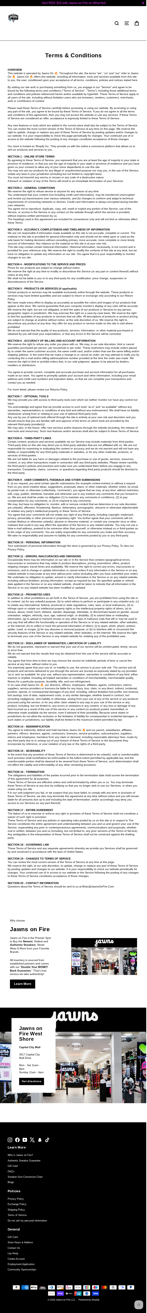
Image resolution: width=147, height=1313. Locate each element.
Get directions (31, 1081)
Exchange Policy (17, 1204)
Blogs (11, 1182)
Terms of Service (17, 1215)
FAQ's (11, 1171)
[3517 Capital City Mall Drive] (73, 1055)
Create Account (16, 1258)
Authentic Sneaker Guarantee (24, 1160)
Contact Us (14, 1247)
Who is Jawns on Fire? (20, 1155)
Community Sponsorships (22, 1269)
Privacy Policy (16, 1198)
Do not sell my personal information (27, 1220)
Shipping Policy (16, 1209)
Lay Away (13, 1253)
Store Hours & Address (20, 1242)
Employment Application (21, 1264)
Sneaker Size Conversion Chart (25, 1176)
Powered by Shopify (88, 1299)
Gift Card (13, 1166)
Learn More (22, 983)
